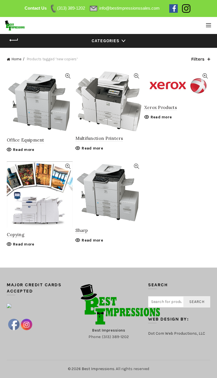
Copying (15, 234)
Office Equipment (25, 140)
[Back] (14, 40)
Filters (198, 59)
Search (196, 301)
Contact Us (36, 8)
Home (16, 59)
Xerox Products (160, 107)
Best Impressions (98, 368)
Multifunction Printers (99, 138)
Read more (23, 149)
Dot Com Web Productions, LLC (176, 333)
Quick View (68, 76)
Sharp (81, 230)
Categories (106, 40)
